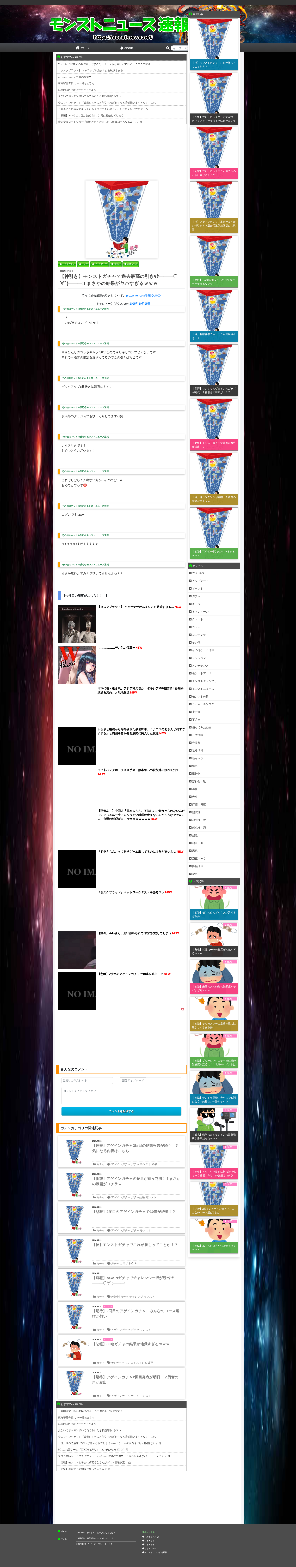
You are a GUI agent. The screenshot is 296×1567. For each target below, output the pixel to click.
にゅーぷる (149, 1544)
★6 (113, 1362)
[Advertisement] (121, 151)
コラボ (124, 1263)
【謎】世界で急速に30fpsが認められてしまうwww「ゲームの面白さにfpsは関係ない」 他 (109, 1443)
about (64, 1531)
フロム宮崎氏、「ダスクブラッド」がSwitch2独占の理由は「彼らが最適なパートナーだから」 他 (114, 1456)
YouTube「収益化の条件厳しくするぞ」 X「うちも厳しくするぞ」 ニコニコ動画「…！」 (109, 64)
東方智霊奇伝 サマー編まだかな (76, 83)
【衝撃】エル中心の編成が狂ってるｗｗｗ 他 (84, 1468)
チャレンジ (136, 1296)
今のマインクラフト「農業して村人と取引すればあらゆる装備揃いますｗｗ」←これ (107, 102)
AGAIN (115, 1296)
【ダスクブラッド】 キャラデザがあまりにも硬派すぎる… (92, 70)
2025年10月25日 (140, 303)
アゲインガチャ (120, 1164)
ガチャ (100, 1164)
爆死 (150, 1362)
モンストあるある (136, 1362)
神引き (133, 1263)
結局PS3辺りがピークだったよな (77, 89)
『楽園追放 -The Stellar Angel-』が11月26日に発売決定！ (90, 1410)
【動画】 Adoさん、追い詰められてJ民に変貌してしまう (91, 115)
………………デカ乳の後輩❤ (74, 76)
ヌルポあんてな (151, 1536)
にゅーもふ (149, 1540)
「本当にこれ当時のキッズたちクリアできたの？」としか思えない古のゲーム (103, 108)
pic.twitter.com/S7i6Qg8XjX (143, 295)
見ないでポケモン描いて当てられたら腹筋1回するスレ (89, 96)
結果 (154, 1164)
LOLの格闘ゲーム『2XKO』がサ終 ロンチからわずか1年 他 (93, 1449)
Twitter (65, 1539)
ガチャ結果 (138, 1197)
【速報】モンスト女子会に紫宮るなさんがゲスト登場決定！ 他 (94, 1462)
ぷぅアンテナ (150, 1548)
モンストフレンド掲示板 (155, 1552)
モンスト (145, 1164)
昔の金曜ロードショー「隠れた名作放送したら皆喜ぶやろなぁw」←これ (100, 121)
